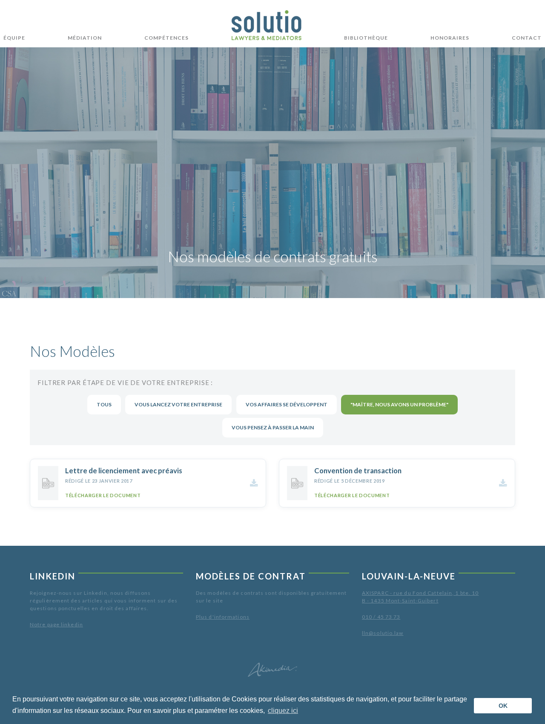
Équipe (14, 38)
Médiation (85, 38)
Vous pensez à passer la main (273, 427)
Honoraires (449, 38)
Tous (104, 404)
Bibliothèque (366, 38)
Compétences (166, 38)
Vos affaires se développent (286, 404)
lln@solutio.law (383, 633)
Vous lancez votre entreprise (178, 404)
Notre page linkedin (56, 624)
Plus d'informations (223, 617)
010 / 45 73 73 (381, 617)
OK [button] (503, 705)
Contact (527, 38)
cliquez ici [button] (283, 710)
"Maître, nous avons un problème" (399, 404)
